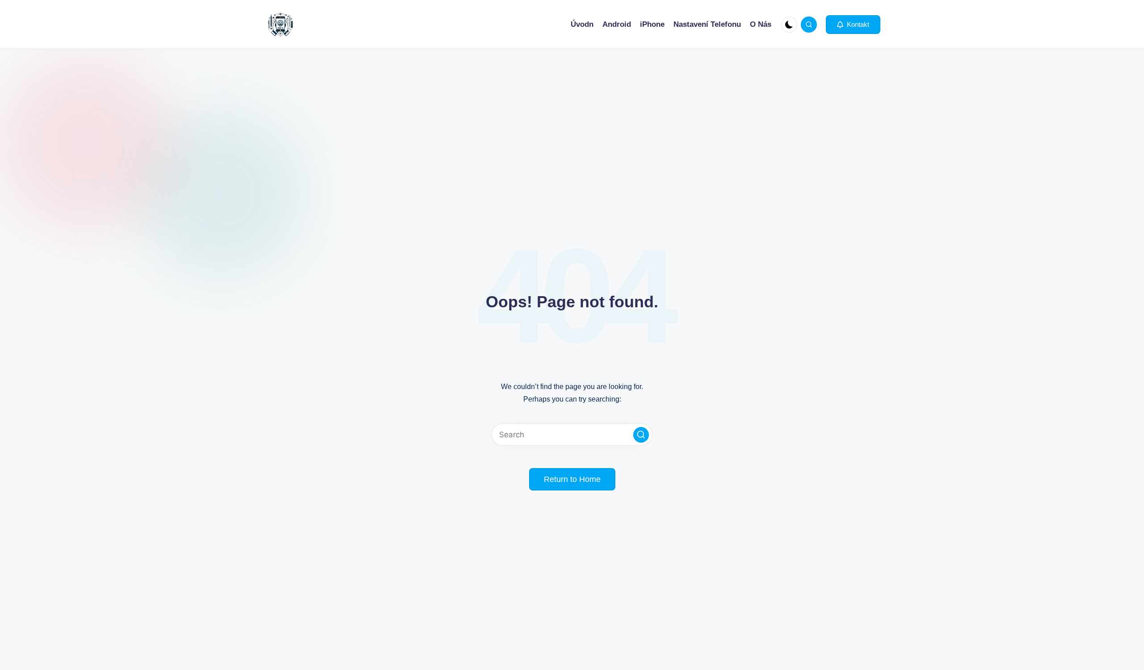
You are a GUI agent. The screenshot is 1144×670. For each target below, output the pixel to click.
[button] (853, 24)
